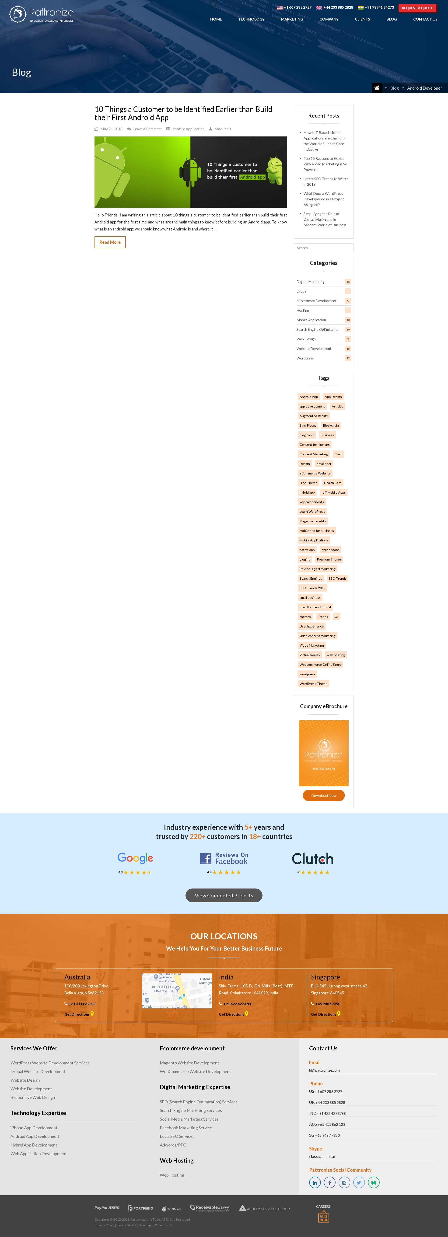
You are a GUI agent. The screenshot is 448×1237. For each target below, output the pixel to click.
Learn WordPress (312, 511)
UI (336, 617)
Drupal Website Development (37, 1071)
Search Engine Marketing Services (191, 1110)
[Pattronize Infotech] (41, 14)
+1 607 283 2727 (328, 1091)
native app (307, 550)
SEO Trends (337, 578)
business (327, 435)
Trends (323, 617)
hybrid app (307, 492)
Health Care (333, 483)
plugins (305, 559)
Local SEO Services (177, 1136)
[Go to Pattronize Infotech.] (377, 88)
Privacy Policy (104, 1225)
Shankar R (223, 128)
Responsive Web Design (32, 1097)
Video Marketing (312, 645)
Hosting (303, 310)
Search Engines (311, 578)
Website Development (314, 348)
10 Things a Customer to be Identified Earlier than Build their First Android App (183, 113)
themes (305, 617)
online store (330, 550)
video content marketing (318, 636)
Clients (362, 19)
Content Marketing (314, 454)
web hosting (336, 655)
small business (310, 597)
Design (305, 464)
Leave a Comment (147, 128)
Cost (338, 454)
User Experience (312, 626)
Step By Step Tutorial (315, 607)
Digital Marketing (311, 281)
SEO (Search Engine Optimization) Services (199, 1101)
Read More (110, 242)
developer (324, 464)
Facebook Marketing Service (186, 1127)
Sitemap (145, 1225)
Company (329, 19)
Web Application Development (38, 1153)
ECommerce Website (315, 473)
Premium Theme (329, 559)
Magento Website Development (189, 1062)
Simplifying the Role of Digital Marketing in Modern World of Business (325, 219)
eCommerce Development (316, 301)
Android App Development (34, 1136)
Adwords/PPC (173, 1144)
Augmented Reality (314, 416)
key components (312, 502)
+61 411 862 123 (82, 1003)
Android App (309, 397)
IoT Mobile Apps (334, 492)
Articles (337, 406)
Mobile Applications (314, 540)
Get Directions (77, 1014)
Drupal (302, 291)
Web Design (306, 339)
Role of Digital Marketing (318, 569)
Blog (391, 19)
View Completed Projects (224, 895)
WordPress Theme (313, 684)
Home (216, 19)
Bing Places (308, 425)
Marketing (292, 19)
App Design (333, 397)
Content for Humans (315, 444)
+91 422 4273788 (237, 1003)
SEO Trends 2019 (313, 588)
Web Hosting (172, 1175)
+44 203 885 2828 (330, 1102)
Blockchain (331, 425)
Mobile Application (188, 128)
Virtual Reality (310, 655)
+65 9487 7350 (327, 1003)
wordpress (307, 674)
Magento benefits (313, 521)
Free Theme (308, 483)
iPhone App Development (33, 1127)
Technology (251, 19)
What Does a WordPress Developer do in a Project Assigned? (324, 199)
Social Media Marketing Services (189, 1119)
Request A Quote (417, 8)
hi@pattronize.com (324, 1070)
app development (312, 406)
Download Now (323, 795)
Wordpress (305, 358)
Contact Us (425, 19)
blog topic (307, 435)
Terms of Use (126, 1225)
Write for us (162, 1225)
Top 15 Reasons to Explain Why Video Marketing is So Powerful (325, 164)
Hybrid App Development (33, 1144)
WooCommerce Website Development (195, 1071)
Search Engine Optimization (318, 329)
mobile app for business (317, 531)
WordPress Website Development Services (50, 1062)
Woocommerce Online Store (320, 664)
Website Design (25, 1080)
